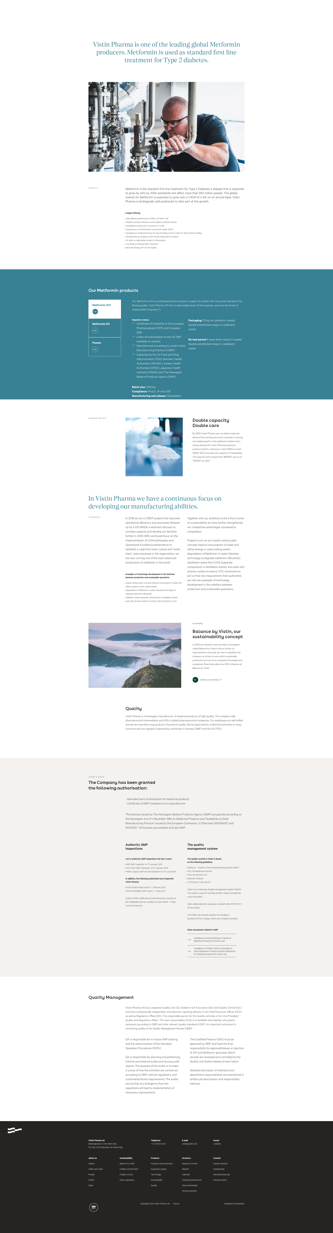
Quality (154, 1186)
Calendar (186, 1175)
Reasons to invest (189, 1164)
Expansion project (158, 1169)
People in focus (126, 1175)
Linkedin (217, 1144)
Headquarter (219, 1169)
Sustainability (156, 1180)
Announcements (189, 1191)
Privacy (176, 1204)
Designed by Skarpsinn (234, 1204)
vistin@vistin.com (189, 1144)
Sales (90, 1186)
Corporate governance (192, 1180)
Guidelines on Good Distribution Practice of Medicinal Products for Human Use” (212, 939)
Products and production (162, 1164)
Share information (190, 1186)
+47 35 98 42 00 (158, 1144)
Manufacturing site (221, 1175)
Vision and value (95, 1169)
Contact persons (220, 1164)
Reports (185, 1169)
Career (91, 1180)
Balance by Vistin (127, 1164)
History (91, 1164)
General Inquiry (220, 1180)
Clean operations (127, 1180)
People (91, 1175)
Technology (156, 1175)
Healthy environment (129, 1169)
